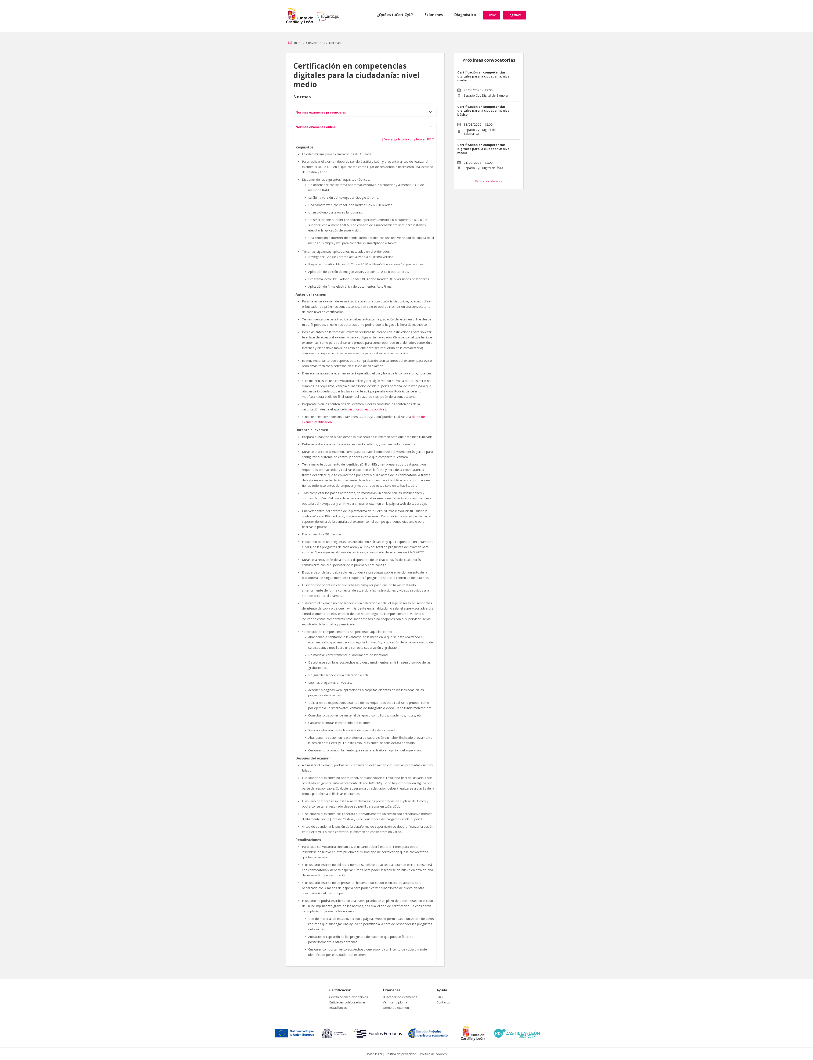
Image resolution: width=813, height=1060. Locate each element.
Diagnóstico (465, 14)
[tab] (365, 110)
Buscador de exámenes (400, 997)
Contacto (443, 1002)
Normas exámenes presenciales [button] (321, 112)
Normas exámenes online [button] (316, 127)
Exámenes (433, 14)
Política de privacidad (401, 1054)
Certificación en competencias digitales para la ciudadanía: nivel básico (483, 110)
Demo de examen (396, 1007)
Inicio (297, 42)
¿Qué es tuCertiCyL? (395, 14)
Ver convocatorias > (488, 181)
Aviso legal (374, 1054)
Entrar (492, 15)
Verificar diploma (395, 1002)
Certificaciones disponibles (348, 997)
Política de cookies (433, 1054)
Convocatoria (315, 42)
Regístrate (515, 15)
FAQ (440, 997)
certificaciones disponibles (367, 409)
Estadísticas (338, 1007)
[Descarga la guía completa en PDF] (408, 139)
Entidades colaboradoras (347, 1002)
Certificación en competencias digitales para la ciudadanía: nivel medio (483, 76)
